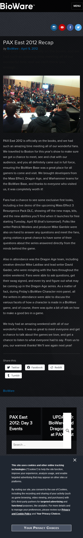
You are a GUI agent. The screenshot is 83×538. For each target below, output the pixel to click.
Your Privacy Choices (41, 528)
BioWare (8, 391)
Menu (77, 6)
